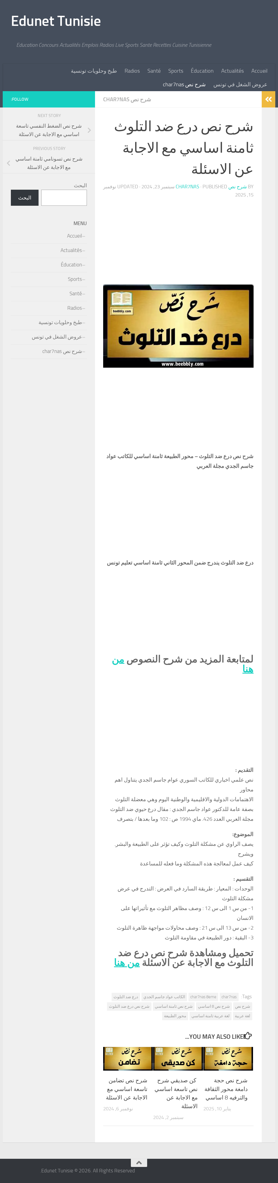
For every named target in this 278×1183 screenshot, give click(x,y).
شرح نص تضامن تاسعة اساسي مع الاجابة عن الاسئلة (126, 1089)
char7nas (229, 996)
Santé (154, 70)
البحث (80, 186)
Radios (132, 70)
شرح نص (242, 1006)
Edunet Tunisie (56, 21)
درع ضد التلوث (125, 996)
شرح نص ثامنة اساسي (174, 1006)
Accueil (259, 70)
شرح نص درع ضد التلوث (129, 1006)
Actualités (232, 70)
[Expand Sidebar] (268, 99)
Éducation (202, 70)
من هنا (127, 962)
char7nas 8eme (203, 996)
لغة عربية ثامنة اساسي (210, 1015)
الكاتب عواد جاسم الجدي (164, 996)
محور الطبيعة (175, 1015)
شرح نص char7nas (184, 84)
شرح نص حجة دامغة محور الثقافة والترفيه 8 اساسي (226, 1089)
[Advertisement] (178, 244)
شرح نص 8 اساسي (214, 1006)
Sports (175, 70)
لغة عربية (242, 1015)
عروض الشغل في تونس (240, 84)
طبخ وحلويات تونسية (94, 70)
